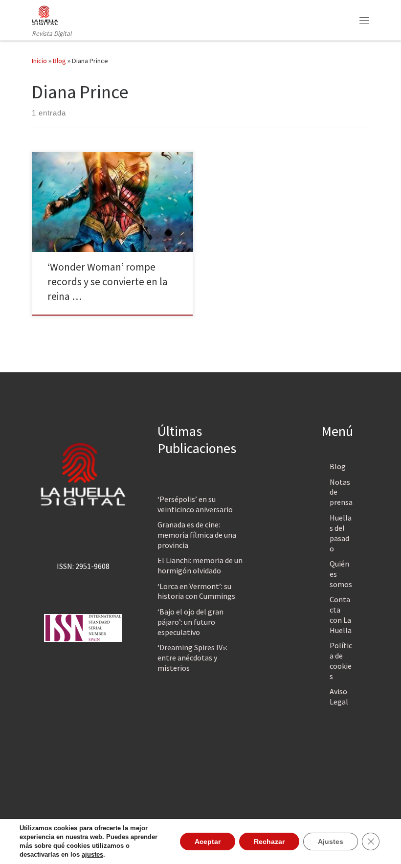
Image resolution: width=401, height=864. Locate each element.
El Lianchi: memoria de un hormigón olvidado (200, 565)
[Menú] (364, 20)
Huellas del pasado (341, 533)
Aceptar (208, 841)
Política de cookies (341, 660)
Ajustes (330, 841)
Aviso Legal (339, 696)
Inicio (39, 60)
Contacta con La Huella (341, 614)
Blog (59, 60)
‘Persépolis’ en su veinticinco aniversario (195, 504)
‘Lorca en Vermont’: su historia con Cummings (196, 591)
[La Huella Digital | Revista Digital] (45, 14)
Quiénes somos (341, 574)
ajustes (92, 854)
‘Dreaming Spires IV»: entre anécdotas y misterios (192, 657)
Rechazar (269, 841)
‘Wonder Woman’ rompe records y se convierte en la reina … (107, 281)
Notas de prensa (341, 492)
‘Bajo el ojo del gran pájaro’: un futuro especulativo (190, 622)
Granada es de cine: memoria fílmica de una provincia (196, 535)
